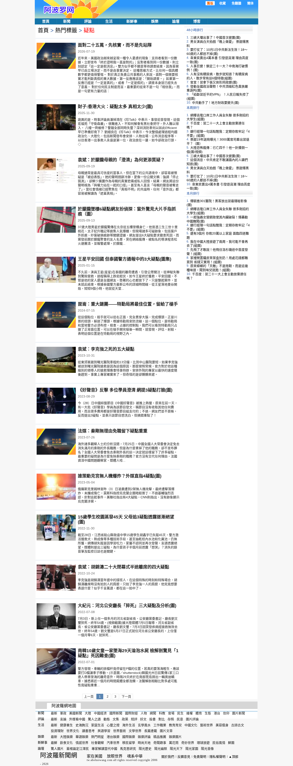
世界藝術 (119, 731)
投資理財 (57, 731)
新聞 (67, 21)
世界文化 (72, 731)
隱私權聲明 (217, 756)
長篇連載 (150, 731)
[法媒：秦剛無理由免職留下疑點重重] (56, 442)
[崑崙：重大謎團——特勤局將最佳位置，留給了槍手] (56, 315)
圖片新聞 (238, 713)
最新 (54, 713)
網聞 (153, 713)
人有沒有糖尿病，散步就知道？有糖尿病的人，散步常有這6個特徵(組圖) (217, 76)
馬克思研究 (128, 748)
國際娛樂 (128, 737)
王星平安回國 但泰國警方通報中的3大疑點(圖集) (124, 259)
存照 (171, 719)
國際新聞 (115, 713)
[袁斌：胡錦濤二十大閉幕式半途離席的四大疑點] (56, 578)
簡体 (250, 3)
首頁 (45, 21)
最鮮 (54, 743)
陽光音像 (207, 748)
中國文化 (190, 725)
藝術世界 (206, 725)
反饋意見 (183, 756)
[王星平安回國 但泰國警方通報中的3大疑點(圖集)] (56, 270)
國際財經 (131, 713)
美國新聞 (75, 713)
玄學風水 (144, 725)
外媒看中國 (77, 719)
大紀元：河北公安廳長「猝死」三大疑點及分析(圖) (127, 605)
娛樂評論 (144, 737)
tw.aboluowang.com (99, 760)
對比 (161, 719)
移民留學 (128, 743)
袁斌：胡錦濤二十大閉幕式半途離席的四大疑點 (123, 567)
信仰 (226, 713)
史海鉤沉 (82, 725)
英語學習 (104, 731)
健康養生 (66, 725)
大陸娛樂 (66, 737)
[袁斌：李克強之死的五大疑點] (56, 360)
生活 (109, 21)
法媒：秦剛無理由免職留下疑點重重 (112, 431)
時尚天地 (144, 743)
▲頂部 (233, 756)
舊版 (210, 3)
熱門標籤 (66, 30)
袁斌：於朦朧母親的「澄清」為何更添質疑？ (121, 159)
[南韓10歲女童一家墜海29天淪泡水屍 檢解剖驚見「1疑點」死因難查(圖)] (56, 661)
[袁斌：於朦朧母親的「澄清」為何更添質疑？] (56, 170)
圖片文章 (166, 731)
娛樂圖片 (175, 737)
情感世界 (82, 743)
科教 (162, 713)
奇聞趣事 (159, 743)
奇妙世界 (187, 743)
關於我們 (167, 756)
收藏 (222, 3)
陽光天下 (176, 748)
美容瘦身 (222, 725)
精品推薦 (159, 737)
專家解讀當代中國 (104, 748)
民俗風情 (218, 743)
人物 (144, 713)
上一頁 (89, 696)
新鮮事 (131, 21)
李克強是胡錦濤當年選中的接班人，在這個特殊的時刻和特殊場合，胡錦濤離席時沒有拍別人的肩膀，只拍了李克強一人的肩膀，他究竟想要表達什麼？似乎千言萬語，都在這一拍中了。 (127, 584)
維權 (189, 713)
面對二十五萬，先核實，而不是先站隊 (115, 45)
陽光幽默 (160, 748)
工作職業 (159, 725)
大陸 (88, 713)
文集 (116, 719)
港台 (217, 713)
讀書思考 (88, 731)
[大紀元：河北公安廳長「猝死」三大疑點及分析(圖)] (56, 616)
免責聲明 (199, 756)
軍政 (63, 713)
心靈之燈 (113, 725)
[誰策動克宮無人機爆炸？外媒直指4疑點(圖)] (56, 487)
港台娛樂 (113, 737)
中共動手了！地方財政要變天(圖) (215, 102)
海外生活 (128, 725)
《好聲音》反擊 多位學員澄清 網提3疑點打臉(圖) (125, 390)
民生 (180, 713)
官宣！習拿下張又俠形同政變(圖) (213, 82)
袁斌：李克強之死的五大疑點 (106, 349)
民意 (180, 719)
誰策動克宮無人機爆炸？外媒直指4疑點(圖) (119, 476)
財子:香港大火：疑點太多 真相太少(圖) (115, 106)
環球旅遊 (203, 743)
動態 (106, 719)
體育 (198, 713)
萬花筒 (174, 743)
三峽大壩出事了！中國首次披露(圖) (215, 37)
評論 (88, 21)
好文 (143, 719)
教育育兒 (175, 725)
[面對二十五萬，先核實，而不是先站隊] (56, 56)
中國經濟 (100, 713)
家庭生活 (97, 725)
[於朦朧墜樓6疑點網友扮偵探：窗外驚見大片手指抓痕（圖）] (56, 220)
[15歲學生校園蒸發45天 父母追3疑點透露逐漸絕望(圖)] (56, 528)
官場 (171, 713)
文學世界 (135, 731)
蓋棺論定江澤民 (77, 748)
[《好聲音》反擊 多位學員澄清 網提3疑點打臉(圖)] (56, 401)
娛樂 (154, 21)
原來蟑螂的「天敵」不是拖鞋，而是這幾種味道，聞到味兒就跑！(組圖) (217, 268)
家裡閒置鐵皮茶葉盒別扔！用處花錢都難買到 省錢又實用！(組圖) (217, 260)
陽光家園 (191, 748)
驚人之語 (94, 719)
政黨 (125, 719)
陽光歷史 (145, 748)
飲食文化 (66, 743)
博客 (197, 21)
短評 (134, 719)
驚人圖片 (57, 748)
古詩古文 (237, 725)
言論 (63, 719)
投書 (152, 719)
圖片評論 (192, 719)
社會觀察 (97, 743)
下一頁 (126, 696)
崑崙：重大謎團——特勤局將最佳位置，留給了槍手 (128, 304)
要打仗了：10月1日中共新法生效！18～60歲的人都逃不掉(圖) (217, 52)
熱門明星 (97, 737)
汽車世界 (113, 743)
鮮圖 (231, 743)
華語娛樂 (82, 737)
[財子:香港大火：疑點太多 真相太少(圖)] (56, 117)
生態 (208, 713)
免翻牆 (236, 3)
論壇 (175, 21)
